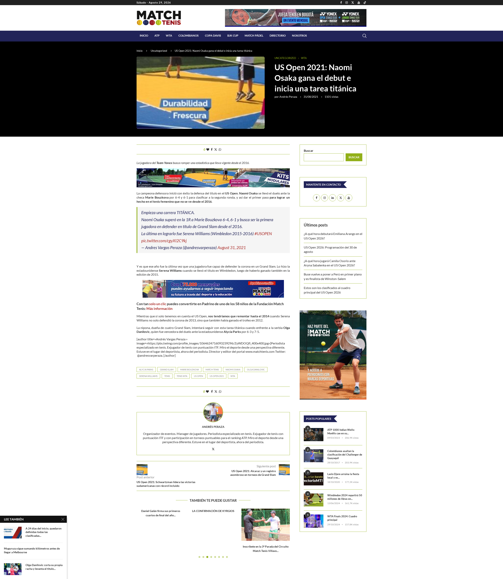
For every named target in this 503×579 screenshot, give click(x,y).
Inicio (144, 35)
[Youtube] (358, 2)
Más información (159, 308)
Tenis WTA (182, 376)
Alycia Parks (146, 369)
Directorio (278, 35)
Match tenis (212, 369)
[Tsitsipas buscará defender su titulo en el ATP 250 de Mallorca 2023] (265, 525)
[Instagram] (346, 2)
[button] (142, 533)
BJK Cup (232, 35)
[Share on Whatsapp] (220, 149)
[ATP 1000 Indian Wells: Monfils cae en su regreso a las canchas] (313, 434)
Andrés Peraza (288, 96)
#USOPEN (263, 233)
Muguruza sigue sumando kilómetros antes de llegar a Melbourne (32, 550)
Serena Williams (148, 376)
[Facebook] (341, 2)
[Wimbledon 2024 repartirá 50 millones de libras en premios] (313, 500)
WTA (169, 35)
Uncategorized (159, 50)
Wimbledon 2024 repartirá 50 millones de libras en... (344, 497)
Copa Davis (213, 35)
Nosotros (299, 35)
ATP (157, 35)
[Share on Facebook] (212, 149)
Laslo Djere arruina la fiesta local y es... (343, 475)
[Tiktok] (364, 2)
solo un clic (157, 304)
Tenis (167, 376)
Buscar (308, 150)
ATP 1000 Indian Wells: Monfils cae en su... (341, 431)
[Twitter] (352, 2)
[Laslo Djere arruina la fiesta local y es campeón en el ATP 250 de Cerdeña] (313, 478)
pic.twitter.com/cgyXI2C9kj (164, 240)
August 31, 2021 (232, 247)
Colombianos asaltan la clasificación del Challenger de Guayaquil (344, 454)
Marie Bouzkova (189, 369)
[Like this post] (207, 149)
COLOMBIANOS (188, 35)
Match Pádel (254, 35)
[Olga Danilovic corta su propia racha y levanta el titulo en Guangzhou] (13, 569)
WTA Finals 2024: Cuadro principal (342, 518)
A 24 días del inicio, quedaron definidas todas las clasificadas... (43, 532)
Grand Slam (166, 369)
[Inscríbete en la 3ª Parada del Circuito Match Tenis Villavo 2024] (213, 525)
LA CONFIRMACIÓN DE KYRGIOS (161, 511)
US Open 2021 (217, 376)
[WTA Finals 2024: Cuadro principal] (313, 521)
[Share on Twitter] (215, 149)
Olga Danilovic (256, 369)
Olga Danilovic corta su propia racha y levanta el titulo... (44, 566)
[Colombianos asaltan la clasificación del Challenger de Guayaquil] (313, 455)
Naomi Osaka (233, 369)
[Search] (364, 36)
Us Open (198, 376)
